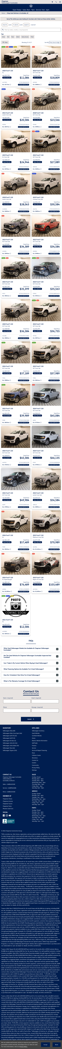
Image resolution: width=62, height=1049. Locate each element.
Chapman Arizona (8, 801)
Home (3, 13)
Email (36, 698)
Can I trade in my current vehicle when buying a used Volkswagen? (26, 663)
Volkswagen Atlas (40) (9, 731)
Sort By (47, 42)
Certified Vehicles (37, 735)
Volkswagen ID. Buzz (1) (9, 740)
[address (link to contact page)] (52, 2)
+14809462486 (12, 788)
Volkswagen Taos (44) (9, 748)
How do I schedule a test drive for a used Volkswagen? (22, 675)
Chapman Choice (7, 799)
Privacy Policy (36, 767)
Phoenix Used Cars (8, 808)
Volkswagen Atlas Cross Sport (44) (12, 733)
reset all (33, 25)
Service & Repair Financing (39, 750)
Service (34, 748)
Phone (5, 707)
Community (35, 765)
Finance (34, 745)
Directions (35, 758)
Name (8, 698)
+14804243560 (10, 784)
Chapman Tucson (7, 803)
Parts (33, 753)
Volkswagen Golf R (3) (9, 738)
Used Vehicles (36, 733)
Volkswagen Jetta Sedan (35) (11, 745)
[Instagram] (6, 815)
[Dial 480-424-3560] (56, 2)
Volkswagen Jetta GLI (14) (10, 743)
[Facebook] (4, 815)
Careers (34, 762)
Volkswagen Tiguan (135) (10, 750)
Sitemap (34, 770)
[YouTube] (9, 815)
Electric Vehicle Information (39, 740)
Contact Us (35, 760)
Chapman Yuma (7, 806)
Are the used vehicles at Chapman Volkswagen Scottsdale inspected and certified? (27, 656)
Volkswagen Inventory (38, 731)
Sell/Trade (34, 743)
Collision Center (36, 755)
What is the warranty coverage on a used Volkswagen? (22, 681)
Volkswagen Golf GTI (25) (10, 735)
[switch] (60, 2)
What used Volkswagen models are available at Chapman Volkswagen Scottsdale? (26, 649)
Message (37, 707)
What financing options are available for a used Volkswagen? (24, 669)
